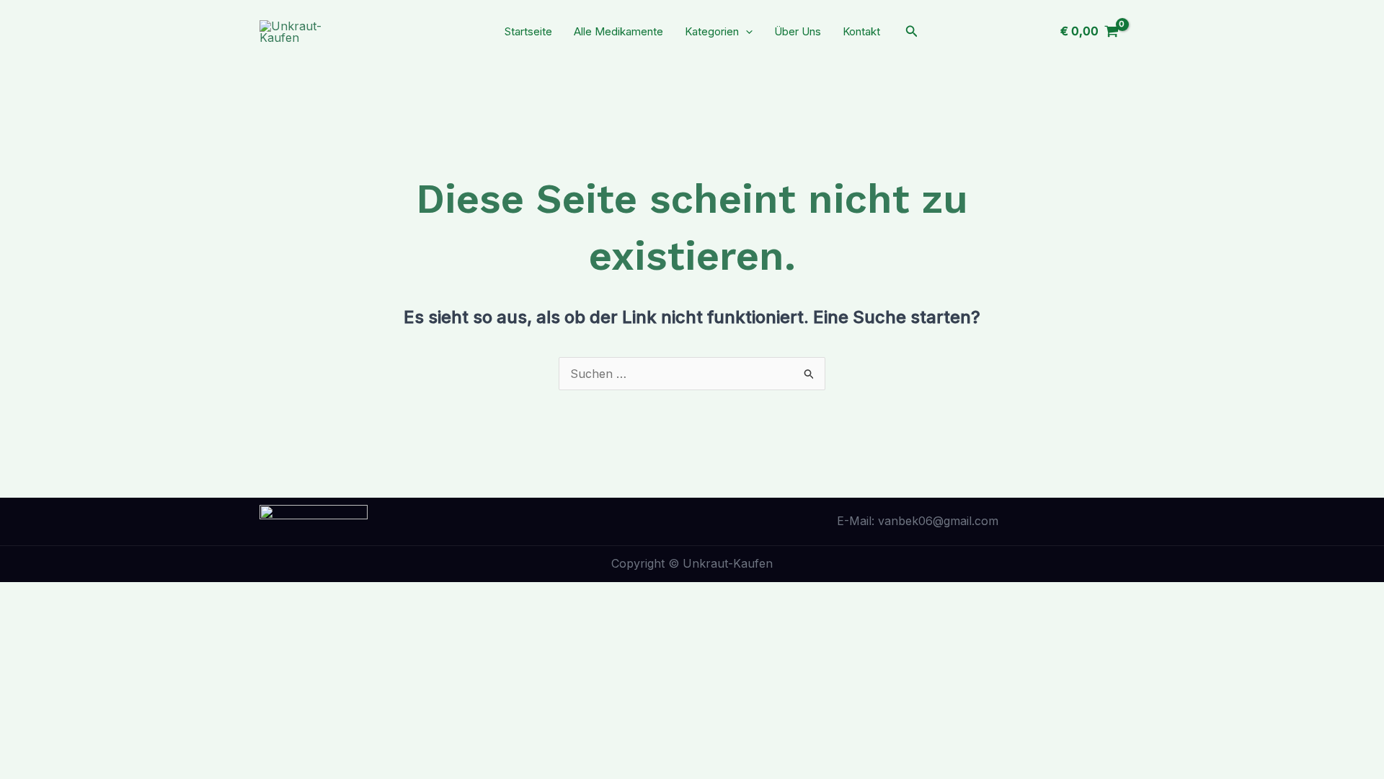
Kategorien (712, 31)
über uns (797, 31)
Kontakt (861, 31)
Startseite (528, 31)
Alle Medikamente (618, 31)
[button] (746, 31)
